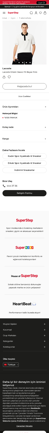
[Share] (4, 77)
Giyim (13, 18)
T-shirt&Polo (25, 18)
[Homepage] (13, 13)
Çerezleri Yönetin (24, 421)
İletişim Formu (24, 193)
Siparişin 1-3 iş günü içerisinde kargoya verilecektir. (24, 7)
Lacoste (6, 68)
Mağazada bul (24, 86)
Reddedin (35, 403)
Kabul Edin (24, 429)
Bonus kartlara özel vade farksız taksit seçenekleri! (24, 4)
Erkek (4, 18)
